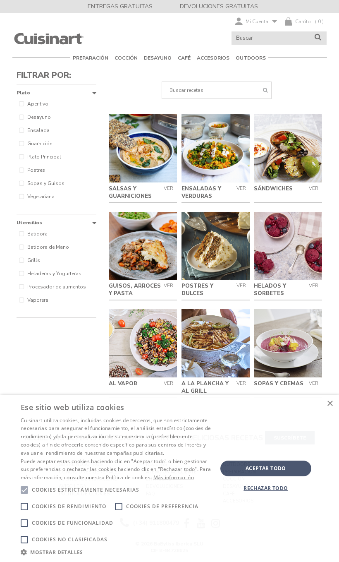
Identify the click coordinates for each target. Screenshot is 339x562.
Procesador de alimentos (56, 286)
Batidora (37, 234)
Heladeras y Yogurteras (54, 273)
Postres (36, 170)
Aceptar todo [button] (266, 468)
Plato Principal (44, 157)
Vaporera (37, 300)
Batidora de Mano (48, 247)
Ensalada (38, 130)
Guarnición (40, 143)
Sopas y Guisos (45, 183)
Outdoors (251, 58)
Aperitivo (37, 104)
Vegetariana (41, 196)
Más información (173, 477)
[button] (116, 552)
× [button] (330, 404)
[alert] (169, 478)
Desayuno (39, 117)
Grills (33, 260)
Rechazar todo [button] (266, 488)
